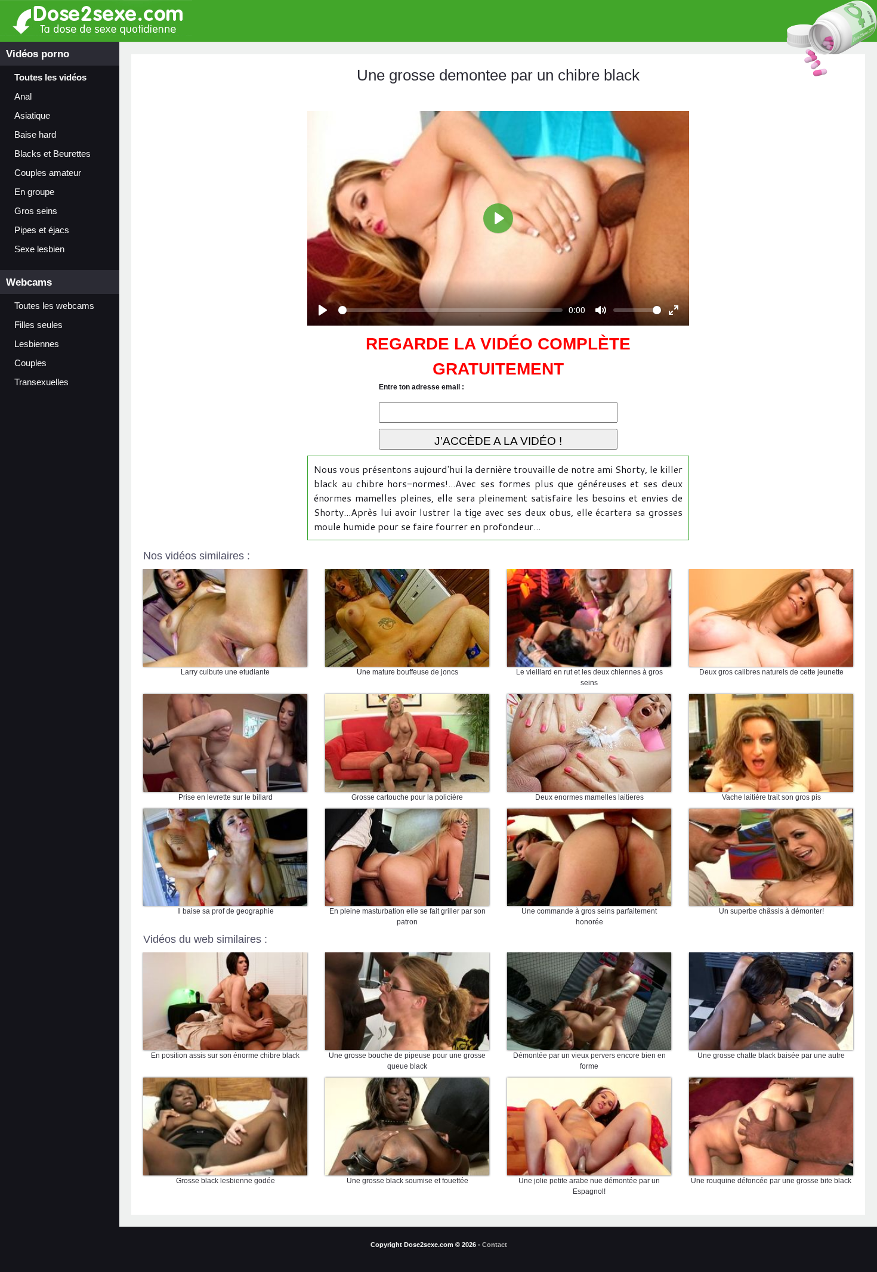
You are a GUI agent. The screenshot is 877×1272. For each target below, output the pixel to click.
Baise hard (35, 135)
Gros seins (35, 211)
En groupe (34, 192)
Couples (30, 363)
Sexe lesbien (39, 249)
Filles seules (38, 325)
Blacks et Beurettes (52, 154)
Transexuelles (41, 382)
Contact (494, 1244)
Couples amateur (47, 173)
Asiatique (32, 115)
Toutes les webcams (54, 306)
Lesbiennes (36, 344)
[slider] (450, 310)
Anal (23, 96)
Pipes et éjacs (41, 230)
